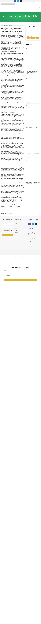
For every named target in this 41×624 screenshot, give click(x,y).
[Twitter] (18, 1)
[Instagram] (21, 1)
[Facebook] (15, 1)
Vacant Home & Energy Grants (31, 127)
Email (5, 274)
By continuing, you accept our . (13, 277)
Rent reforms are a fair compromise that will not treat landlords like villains (33, 155)
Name (5, 270)
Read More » (28, 75)
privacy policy (29, 36)
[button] (4, 206)
